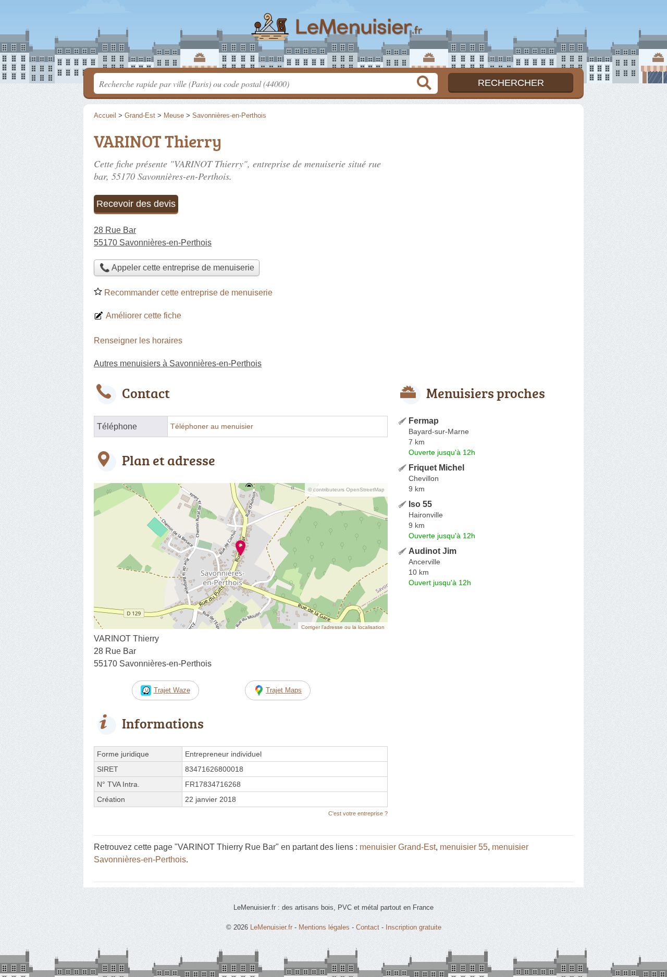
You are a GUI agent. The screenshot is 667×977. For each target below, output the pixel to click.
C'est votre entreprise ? (358, 813)
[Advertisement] (485, 201)
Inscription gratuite (413, 927)
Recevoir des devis (136, 204)
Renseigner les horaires (138, 340)
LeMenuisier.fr (333, 37)
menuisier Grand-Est (398, 847)
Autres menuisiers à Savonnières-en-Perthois (178, 363)
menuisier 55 (464, 847)
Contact (367, 927)
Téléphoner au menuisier (211, 426)
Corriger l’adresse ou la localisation (343, 627)
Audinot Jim (432, 551)
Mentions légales (324, 927)
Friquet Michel (436, 467)
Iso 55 (420, 504)
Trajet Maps (284, 690)
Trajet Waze (172, 690)
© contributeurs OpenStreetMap (346, 489)
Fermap (424, 420)
